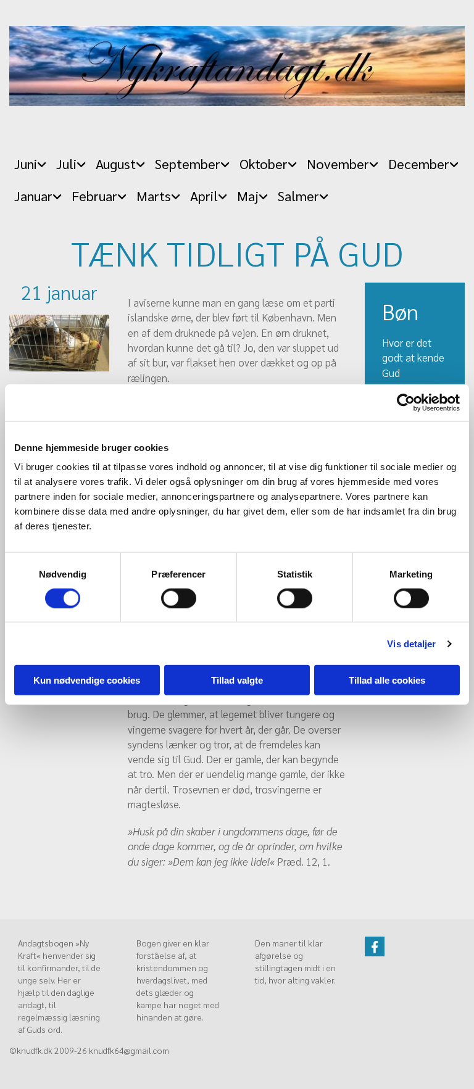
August (116, 163)
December (418, 163)
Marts (153, 195)
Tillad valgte (237, 680)
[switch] (178, 598)
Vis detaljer (411, 643)
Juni (25, 163)
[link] (30, 160)
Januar (33, 195)
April (204, 195)
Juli (66, 163)
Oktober (263, 163)
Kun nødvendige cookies (86, 680)
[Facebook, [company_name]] (374, 946)
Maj (248, 195)
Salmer (298, 195)
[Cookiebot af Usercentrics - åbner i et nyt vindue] (406, 402)
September (187, 163)
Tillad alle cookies (387, 680)
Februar (94, 195)
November (338, 163)
